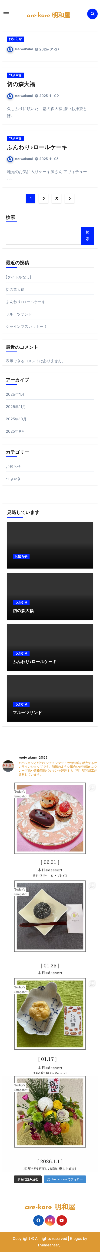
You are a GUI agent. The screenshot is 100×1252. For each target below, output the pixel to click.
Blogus (76, 1238)
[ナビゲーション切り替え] (6, 14)
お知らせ (15, 39)
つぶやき (15, 75)
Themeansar (48, 1245)
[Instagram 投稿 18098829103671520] (50, 1124)
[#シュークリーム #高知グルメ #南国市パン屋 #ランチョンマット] (50, 1026)
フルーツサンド (19, 314)
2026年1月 (15, 394)
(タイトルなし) (18, 277)
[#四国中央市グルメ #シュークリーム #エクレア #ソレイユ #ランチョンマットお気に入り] (50, 830)
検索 (11, 217)
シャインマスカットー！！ (28, 326)
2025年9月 (15, 431)
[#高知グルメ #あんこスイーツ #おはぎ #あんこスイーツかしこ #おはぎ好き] (50, 928)
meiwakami (24, 49)
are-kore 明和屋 (48, 16)
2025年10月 (16, 419)
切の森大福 (21, 84)
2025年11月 (16, 407)
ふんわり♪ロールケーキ (37, 148)
